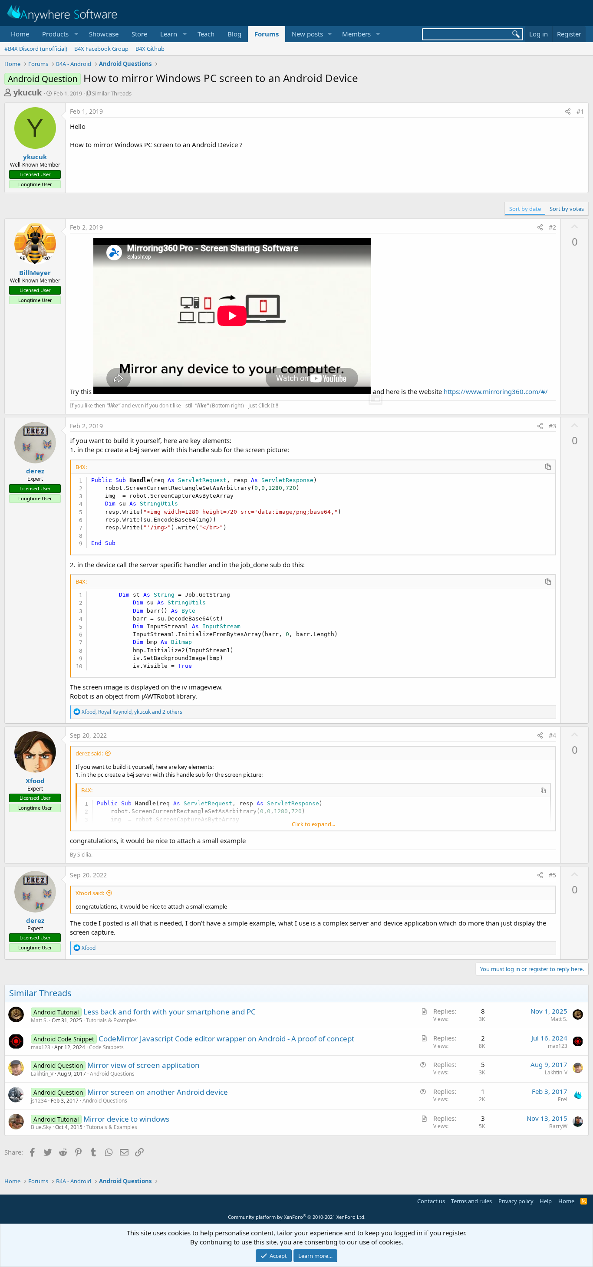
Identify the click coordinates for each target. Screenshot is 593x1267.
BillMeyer (35, 272)
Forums (266, 34)
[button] (59, 34)
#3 (552, 426)
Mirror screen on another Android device (157, 1092)
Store (139, 34)
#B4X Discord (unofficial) (35, 49)
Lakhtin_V (42, 1073)
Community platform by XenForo (297, 1217)
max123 (40, 1047)
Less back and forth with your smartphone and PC (169, 1012)
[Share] (567, 111)
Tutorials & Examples (111, 1020)
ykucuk (27, 92)
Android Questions (112, 1073)
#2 (552, 227)
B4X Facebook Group (101, 49)
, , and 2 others (132, 712)
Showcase (104, 34)
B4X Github (150, 49)
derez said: (89, 753)
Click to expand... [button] (313, 824)
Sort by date (525, 209)
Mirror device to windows (126, 1119)
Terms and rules (471, 1201)
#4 (552, 735)
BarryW (558, 1126)
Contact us (431, 1201)
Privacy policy (516, 1201)
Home (20, 34)
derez (35, 470)
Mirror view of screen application (143, 1065)
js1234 (39, 1100)
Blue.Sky (41, 1127)
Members (356, 34)
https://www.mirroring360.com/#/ (496, 391)
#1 (580, 111)
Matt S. (39, 1020)
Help (546, 1201)
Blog (234, 34)
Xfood (35, 780)
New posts (307, 34)
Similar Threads (112, 93)
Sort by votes (567, 209)
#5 (552, 875)
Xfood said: (90, 893)
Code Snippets (106, 1047)
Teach (206, 34)
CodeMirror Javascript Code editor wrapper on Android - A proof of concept (226, 1039)
